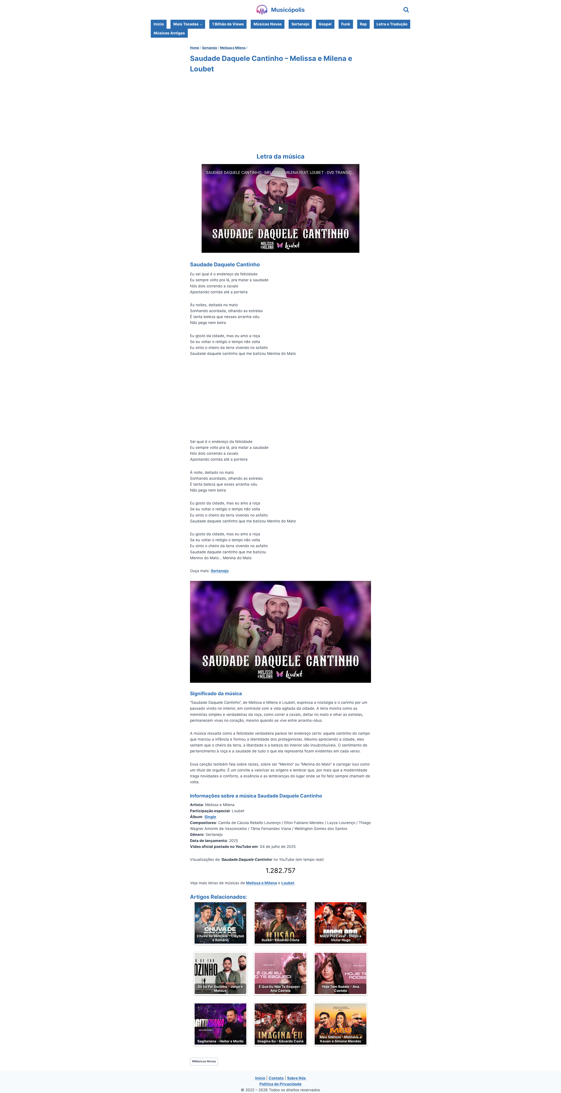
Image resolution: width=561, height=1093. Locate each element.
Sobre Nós (296, 1078)
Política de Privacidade (280, 1084)
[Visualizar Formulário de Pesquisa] (406, 10)
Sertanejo (300, 24)
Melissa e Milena (261, 883)
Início (159, 24)
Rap (363, 24)
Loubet (287, 883)
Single (210, 817)
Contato (276, 1078)
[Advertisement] (280, 112)
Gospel (325, 24)
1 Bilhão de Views (228, 24)
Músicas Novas (268, 24)
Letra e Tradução (391, 24)
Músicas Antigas (169, 33)
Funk (345, 24)
